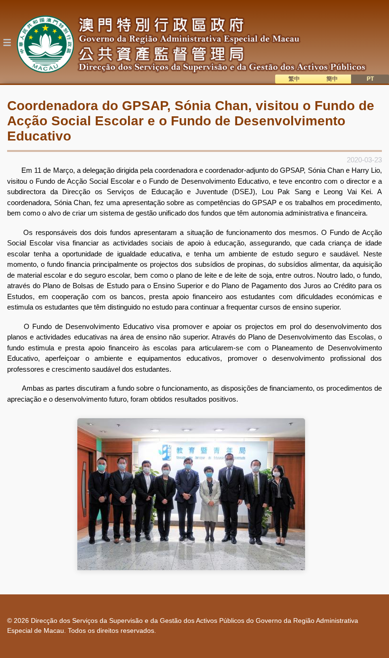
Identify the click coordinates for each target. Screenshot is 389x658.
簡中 (332, 78)
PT (370, 78)
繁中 (294, 78)
